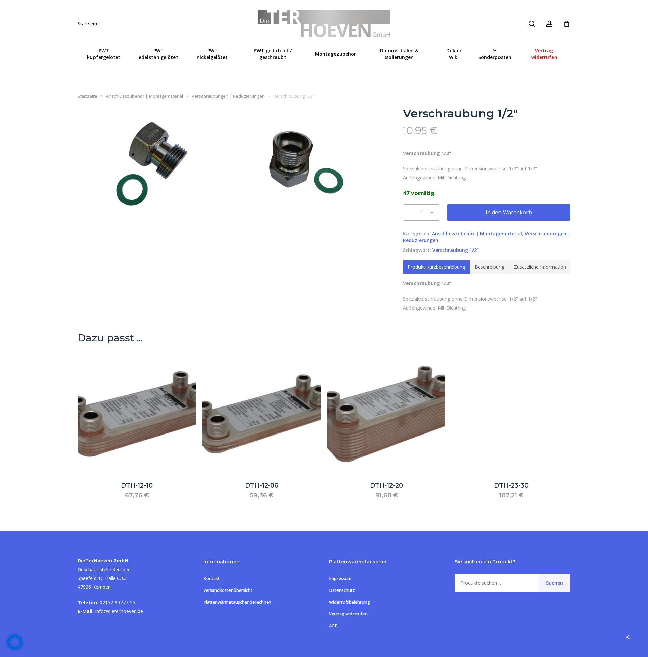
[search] (532, 23)
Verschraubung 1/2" (455, 250)
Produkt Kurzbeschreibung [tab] (436, 267)
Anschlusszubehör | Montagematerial (144, 96)
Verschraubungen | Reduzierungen (228, 96)
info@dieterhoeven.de (119, 611)
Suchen (554, 583)
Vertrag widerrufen (348, 614)
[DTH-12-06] (261, 414)
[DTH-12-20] (386, 414)
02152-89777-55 (117, 602)
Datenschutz (342, 590)
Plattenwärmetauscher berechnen (237, 602)
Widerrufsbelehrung (349, 602)
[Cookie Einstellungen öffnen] (15, 648)
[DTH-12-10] (137, 414)
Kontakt (211, 578)
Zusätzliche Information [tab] (540, 267)
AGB (333, 626)
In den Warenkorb (509, 212)
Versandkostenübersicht (227, 590)
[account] (549, 23)
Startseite (88, 24)
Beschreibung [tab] (489, 267)
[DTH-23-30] (511, 414)
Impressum (340, 578)
